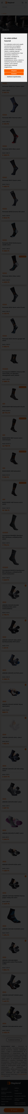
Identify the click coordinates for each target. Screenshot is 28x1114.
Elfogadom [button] (14, 70)
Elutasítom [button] (14, 73)
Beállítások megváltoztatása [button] (14, 76)
